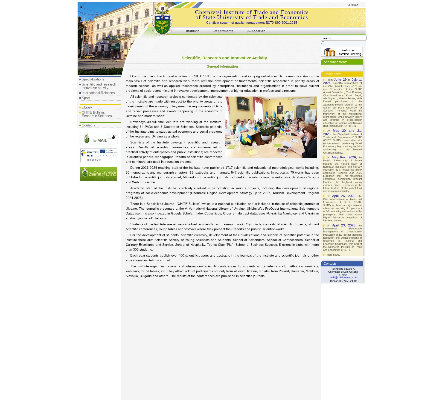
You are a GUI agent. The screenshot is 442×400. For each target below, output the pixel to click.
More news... (334, 254)
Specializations (93, 79)
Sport (86, 98)
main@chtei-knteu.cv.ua (343, 277)
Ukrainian (352, 4)
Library (87, 107)
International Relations (98, 93)
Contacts (88, 125)
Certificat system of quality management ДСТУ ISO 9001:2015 (251, 22)
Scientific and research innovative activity (99, 86)
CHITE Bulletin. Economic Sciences (97, 114)
